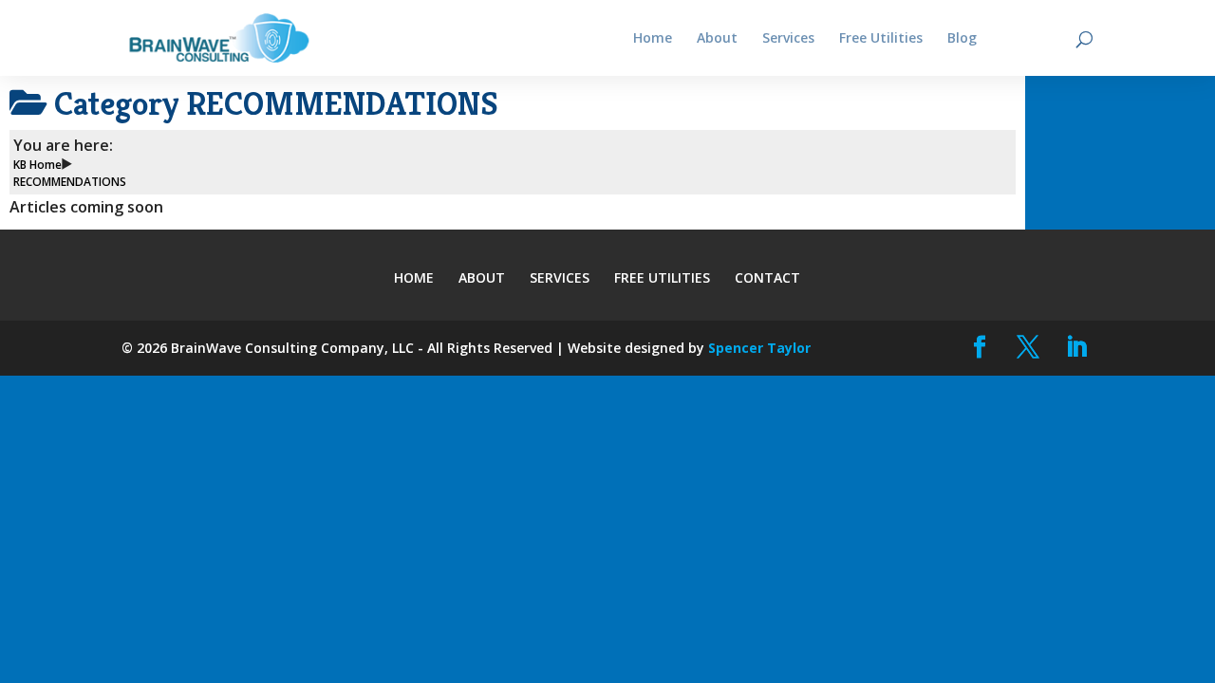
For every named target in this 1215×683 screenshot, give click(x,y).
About (481, 277)
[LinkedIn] (1077, 347)
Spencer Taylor (759, 348)
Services (559, 277)
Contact (767, 277)
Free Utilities (662, 277)
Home (414, 277)
